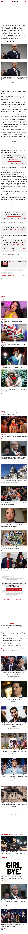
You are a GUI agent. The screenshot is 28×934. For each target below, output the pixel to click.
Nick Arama (4, 35)
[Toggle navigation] (2, 1)
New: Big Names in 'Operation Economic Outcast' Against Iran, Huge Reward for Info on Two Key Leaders (13, 458)
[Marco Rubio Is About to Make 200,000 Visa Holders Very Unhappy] (14, 689)
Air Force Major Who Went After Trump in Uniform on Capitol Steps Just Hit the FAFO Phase (13, 481)
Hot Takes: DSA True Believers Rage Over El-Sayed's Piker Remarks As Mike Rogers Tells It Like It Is (14, 724)
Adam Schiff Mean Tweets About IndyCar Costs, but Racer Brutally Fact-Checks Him (13, 525)
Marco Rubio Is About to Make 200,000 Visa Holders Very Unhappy (14, 698)
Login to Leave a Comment (14, 589)
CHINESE (6, 269)
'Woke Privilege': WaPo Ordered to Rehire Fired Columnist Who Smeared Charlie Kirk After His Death (14, 804)
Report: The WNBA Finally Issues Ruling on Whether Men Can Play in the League (14, 503)
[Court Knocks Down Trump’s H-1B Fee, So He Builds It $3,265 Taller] (14, 560)
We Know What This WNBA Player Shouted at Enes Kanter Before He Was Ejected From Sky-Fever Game (13, 853)
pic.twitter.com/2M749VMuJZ (14, 216)
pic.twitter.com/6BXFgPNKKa (18, 229)
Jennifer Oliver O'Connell (14, 676)
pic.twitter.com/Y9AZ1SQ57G (14, 246)
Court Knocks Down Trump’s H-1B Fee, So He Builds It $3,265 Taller (14, 569)
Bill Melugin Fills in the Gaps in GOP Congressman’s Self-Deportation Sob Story (12, 877)
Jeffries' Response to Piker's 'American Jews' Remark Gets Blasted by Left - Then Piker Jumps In (14, 776)
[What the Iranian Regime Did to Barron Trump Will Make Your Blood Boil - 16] (14, 916)
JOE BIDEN (4, 272)
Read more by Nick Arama (21, 263)
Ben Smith (3, 572)
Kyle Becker (3, 506)
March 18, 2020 (19, 163)
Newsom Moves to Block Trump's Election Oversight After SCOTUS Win (14, 673)
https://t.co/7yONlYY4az (18, 244)
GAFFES (20, 269)
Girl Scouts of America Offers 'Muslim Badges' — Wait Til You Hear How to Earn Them (13, 547)
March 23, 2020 (22, 218)
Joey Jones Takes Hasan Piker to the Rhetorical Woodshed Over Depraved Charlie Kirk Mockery (14, 750)
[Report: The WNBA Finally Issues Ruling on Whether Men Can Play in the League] (14, 493)
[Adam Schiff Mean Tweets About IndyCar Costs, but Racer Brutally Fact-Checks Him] (14, 515)
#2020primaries (15, 159)
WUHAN (10, 272)
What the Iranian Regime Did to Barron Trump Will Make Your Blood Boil (13, 925)
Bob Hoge (3, 528)
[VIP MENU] (25, 1)
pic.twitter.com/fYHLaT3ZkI (14, 161)
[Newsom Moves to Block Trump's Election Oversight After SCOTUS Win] (14, 663)
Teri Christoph (4, 484)
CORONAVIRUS (13, 269)
